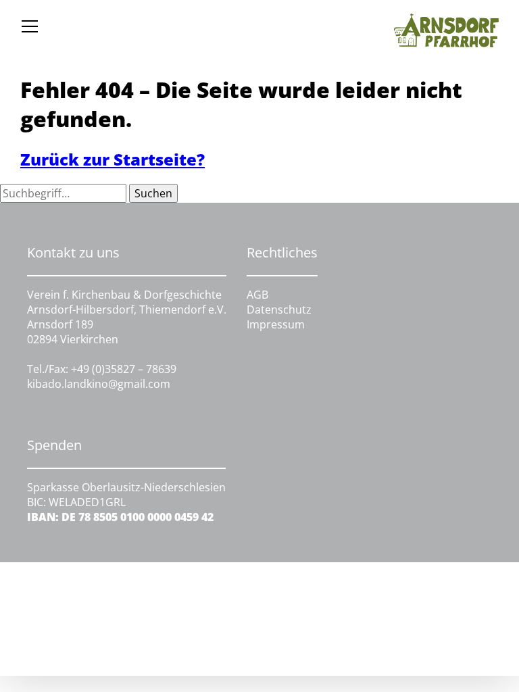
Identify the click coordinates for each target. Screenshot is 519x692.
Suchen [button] (153, 193)
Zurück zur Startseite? (112, 159)
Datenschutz (279, 309)
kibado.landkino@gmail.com (98, 383)
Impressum (276, 324)
